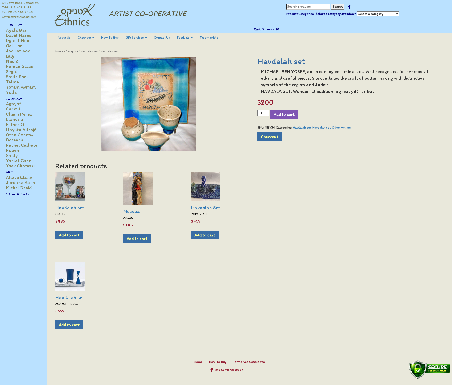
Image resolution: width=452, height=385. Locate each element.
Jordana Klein (20, 182)
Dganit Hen (17, 40)
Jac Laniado (18, 50)
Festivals (183, 37)
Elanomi (14, 119)
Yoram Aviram (21, 87)
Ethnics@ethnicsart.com (19, 17)
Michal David (19, 187)
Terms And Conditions (249, 362)
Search (338, 6)
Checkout (85, 37)
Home (59, 51)
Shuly (12, 155)
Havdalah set (89, 51)
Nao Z (12, 61)
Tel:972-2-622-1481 (16, 7)
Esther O (15, 124)
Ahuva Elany (19, 177)
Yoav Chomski (20, 165)
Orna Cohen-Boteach (19, 137)
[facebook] (349, 6)
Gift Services (135, 37)
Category (72, 51)
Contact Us (162, 37)
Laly (10, 56)
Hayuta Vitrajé (21, 129)
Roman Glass (19, 66)
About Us (64, 37)
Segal (11, 71)
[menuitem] (64, 37)
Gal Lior (14, 45)
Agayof (13, 103)
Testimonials (209, 37)
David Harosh (20, 35)
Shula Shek (17, 76)
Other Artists (17, 194)
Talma (12, 81)
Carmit (13, 108)
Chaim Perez (19, 114)
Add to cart (284, 114)
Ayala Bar (16, 30)
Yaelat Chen (19, 160)
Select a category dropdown (336, 14)
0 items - (270, 29)
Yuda (11, 92)
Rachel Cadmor (22, 145)
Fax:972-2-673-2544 (17, 12)
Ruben (12, 150)
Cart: (257, 29)
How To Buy (110, 37)
